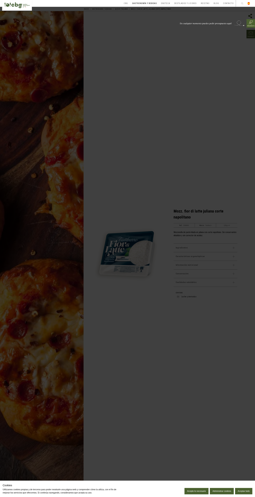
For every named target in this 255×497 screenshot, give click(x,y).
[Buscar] (242, 3)
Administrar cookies (221, 491)
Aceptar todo (244, 491)
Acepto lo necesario (196, 491)
